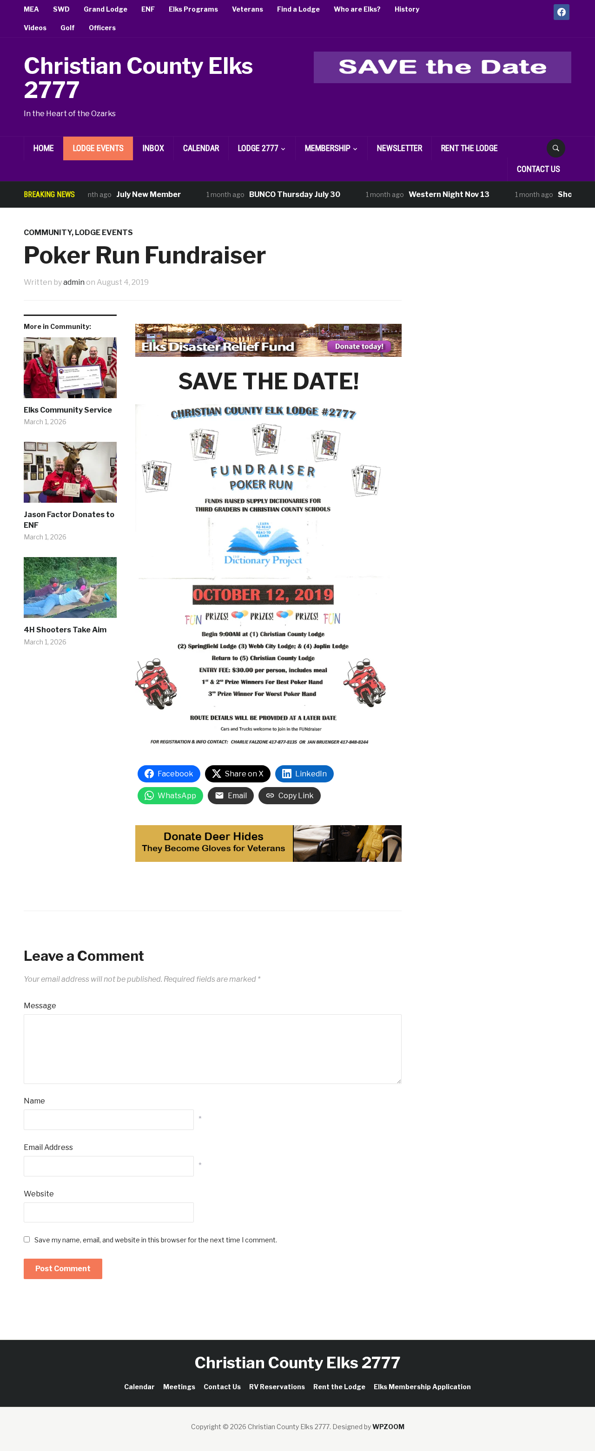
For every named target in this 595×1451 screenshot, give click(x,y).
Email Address (48, 1147)
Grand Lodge (105, 9)
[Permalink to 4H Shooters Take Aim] (70, 591)
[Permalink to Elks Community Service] (70, 371)
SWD (61, 9)
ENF (148, 9)
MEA (31, 9)
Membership (327, 148)
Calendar (201, 148)
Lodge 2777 (258, 148)
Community (48, 232)
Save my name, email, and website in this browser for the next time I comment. (155, 1240)
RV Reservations (277, 1387)
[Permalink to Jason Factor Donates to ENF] (70, 476)
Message (40, 1005)
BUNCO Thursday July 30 (275, 194)
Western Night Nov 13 (430, 194)
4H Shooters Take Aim (65, 629)
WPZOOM (388, 1427)
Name (34, 1100)
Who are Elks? (357, 9)
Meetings (179, 1387)
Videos (35, 28)
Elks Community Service (68, 410)
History (407, 9)
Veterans (247, 9)
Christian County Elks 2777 (138, 78)
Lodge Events (98, 148)
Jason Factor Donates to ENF (69, 519)
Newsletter (399, 148)
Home (43, 148)
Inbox (153, 148)
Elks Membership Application (422, 1387)
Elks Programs (193, 9)
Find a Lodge (298, 9)
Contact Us (538, 169)
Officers (102, 28)
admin (74, 282)
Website (39, 1193)
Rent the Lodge (469, 148)
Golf (67, 28)
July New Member (129, 194)
